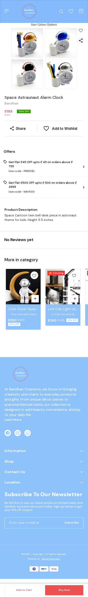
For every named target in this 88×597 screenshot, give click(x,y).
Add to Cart (24, 590)
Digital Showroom (50, 558)
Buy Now (64, 590)
